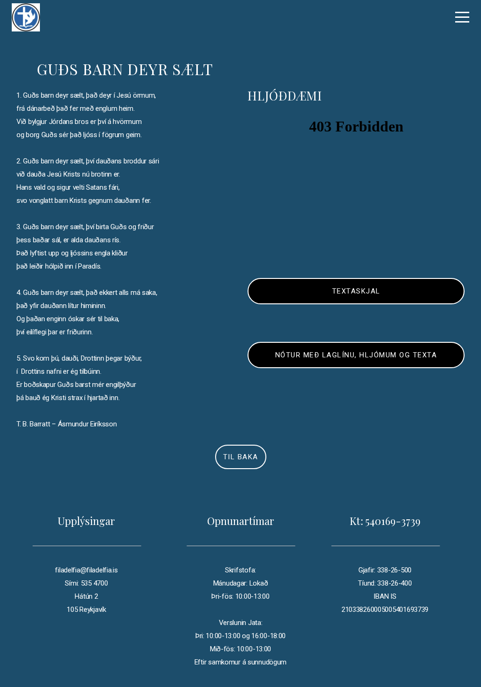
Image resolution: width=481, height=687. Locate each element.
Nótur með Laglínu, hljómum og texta (356, 355)
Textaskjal (356, 291)
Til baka (240, 457)
